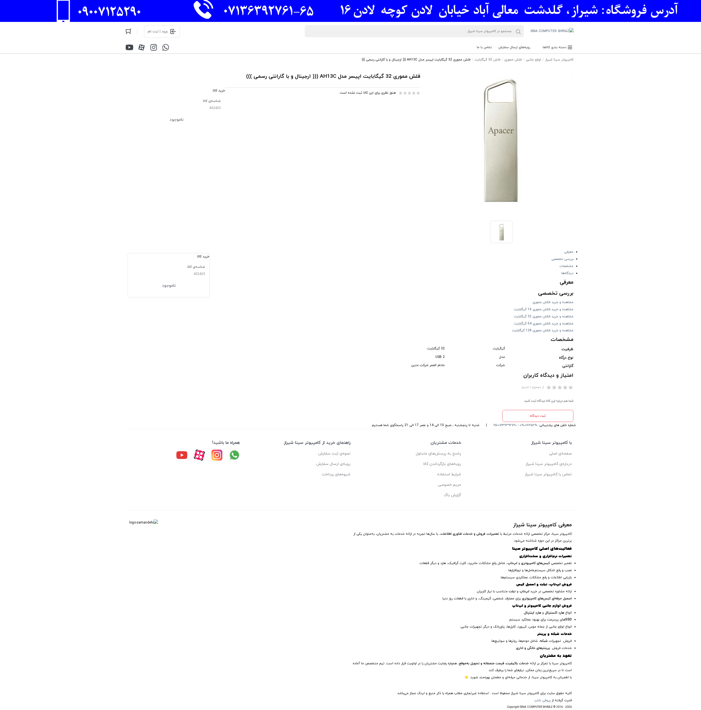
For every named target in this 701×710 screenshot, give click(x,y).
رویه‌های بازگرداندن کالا (442, 464)
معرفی (568, 252)
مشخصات (566, 266)
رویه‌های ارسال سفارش (514, 47)
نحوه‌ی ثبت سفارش (334, 453)
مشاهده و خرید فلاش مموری (553, 302)
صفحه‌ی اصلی (560, 453)
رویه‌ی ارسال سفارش (333, 464)
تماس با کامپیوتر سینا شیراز (548, 474)
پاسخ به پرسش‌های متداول (438, 453)
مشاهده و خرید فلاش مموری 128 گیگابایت (542, 330)
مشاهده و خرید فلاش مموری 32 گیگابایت (543, 316)
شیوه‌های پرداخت (336, 474)
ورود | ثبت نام (158, 31)
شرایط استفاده (449, 474)
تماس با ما (484, 47)
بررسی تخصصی (562, 259)
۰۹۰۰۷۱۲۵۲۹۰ (529, 425)
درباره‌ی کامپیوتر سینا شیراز (548, 464)
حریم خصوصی (449, 484)
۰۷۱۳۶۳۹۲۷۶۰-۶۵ (505, 425)
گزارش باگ (452, 495)
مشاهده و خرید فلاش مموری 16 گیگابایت (543, 309)
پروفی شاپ (542, 700)
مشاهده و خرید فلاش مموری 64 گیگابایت (543, 323)
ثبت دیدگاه (538, 416)
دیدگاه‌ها (567, 273)
